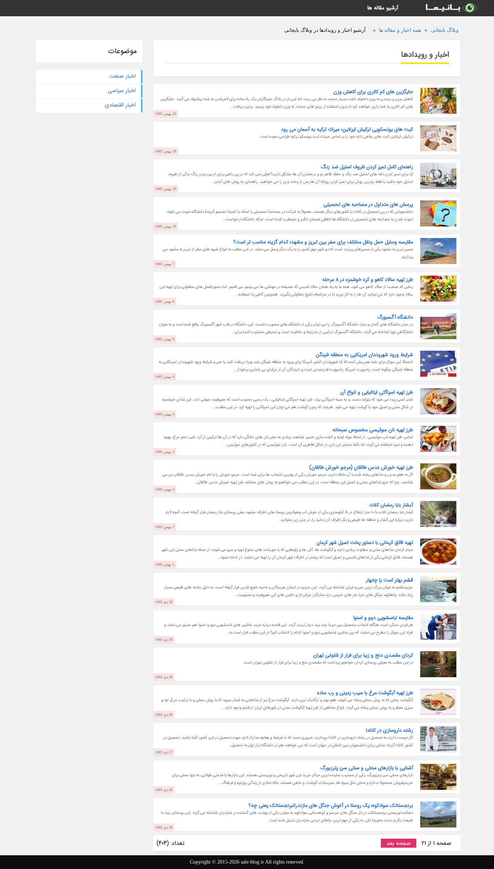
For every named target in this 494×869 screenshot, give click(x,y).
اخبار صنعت (122, 76)
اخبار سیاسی (122, 90)
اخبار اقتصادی (120, 105)
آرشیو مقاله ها (383, 8)
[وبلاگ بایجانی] (450, 8)
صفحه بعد (398, 843)
